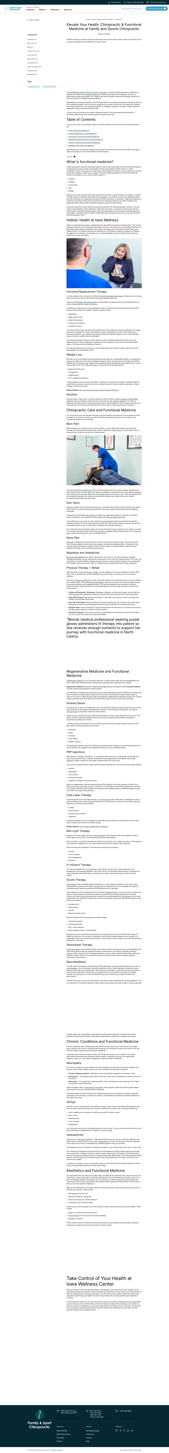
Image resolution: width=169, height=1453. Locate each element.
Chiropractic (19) (33, 51)
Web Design (124, 1450)
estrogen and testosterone (86, 302)
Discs (68, 507)
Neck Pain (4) (32, 59)
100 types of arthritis (84, 1139)
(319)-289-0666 (125, 1411)
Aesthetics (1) (32, 39)
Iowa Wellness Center (76, 92)
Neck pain (70, 542)
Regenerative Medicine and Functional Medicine (85, 139)
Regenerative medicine (75, 681)
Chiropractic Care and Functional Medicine (83, 137)
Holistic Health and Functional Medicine (82, 134)
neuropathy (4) (32, 63)
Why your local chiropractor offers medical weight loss (99, 390)
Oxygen (97, 886)
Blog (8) (30, 47)
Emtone (71, 1219)
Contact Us (90, 1434)
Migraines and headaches (76, 557)
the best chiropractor (83, 580)
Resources (68, 10)
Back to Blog (34, 20)
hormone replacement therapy (113, 296)
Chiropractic (54, 10)
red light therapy (99, 835)
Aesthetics (30, 10)
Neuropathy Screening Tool (132, 9)
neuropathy (103, 197)
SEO (130, 1450)
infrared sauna (72, 712)
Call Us (69, 157)
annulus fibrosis (107, 521)
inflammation (133, 399)
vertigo (103, 1106)
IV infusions (93, 869)
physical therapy (98, 582)
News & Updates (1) (34, 67)
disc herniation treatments (116, 517)
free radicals (126, 896)
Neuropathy (72, 771)
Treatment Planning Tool (157, 2)
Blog (87, 1441)
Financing (60, 1438)
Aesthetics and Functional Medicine (81, 146)
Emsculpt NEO (73, 1216)
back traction (117, 430)
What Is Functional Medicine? (78, 131)
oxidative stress (111, 892)
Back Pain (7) (32, 43)
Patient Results (116, 2)
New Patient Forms (63, 1434)
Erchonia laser (105, 799)
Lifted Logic (138, 1450)
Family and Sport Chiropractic (96, 92)
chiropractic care (33, 86)
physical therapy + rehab (89, 572)
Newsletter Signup (92, 1431)
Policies (59, 1441)
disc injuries (90, 515)
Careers (89, 1438)
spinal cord (88, 490)
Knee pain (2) (32, 55)
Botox (70, 1212)
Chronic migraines (121, 399)
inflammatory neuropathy (94, 1087)
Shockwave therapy (74, 949)
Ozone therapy (72, 884)
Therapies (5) (32, 70)
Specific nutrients (119, 401)
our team (136, 150)
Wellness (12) (32, 74)
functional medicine (49, 86)
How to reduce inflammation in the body (93, 826)
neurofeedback (72, 968)
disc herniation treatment (103, 531)
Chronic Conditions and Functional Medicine (84, 143)
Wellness (42, 10)
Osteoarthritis (103, 1141)
